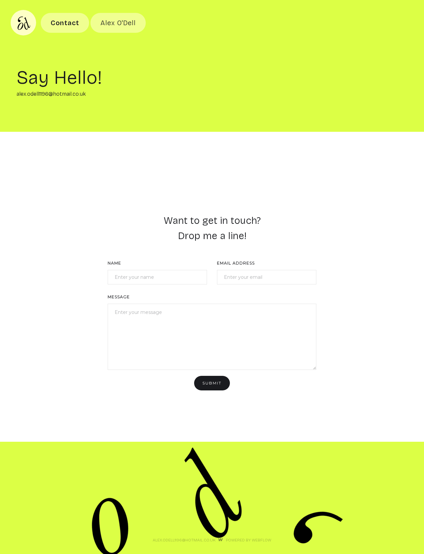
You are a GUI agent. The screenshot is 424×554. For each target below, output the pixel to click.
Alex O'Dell (118, 23)
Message (119, 296)
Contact (65, 23)
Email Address (236, 263)
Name (114, 263)
